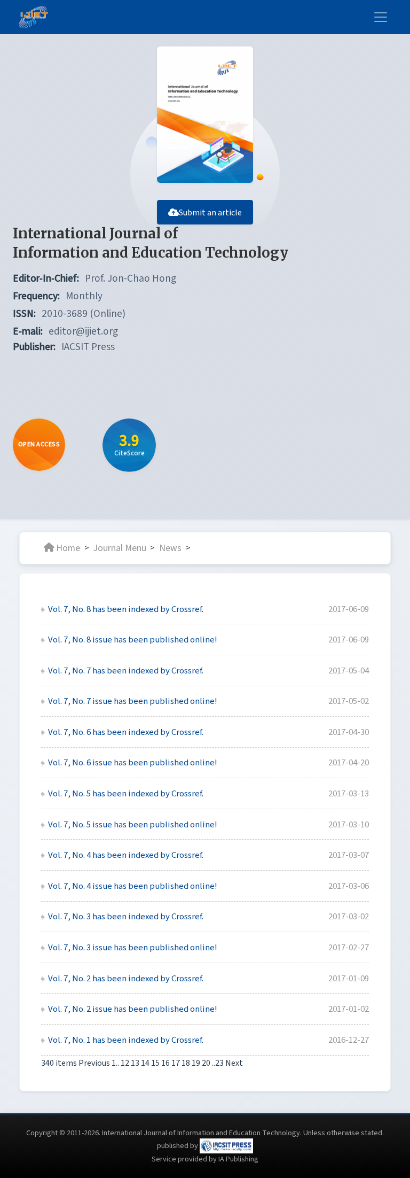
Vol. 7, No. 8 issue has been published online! (132, 639)
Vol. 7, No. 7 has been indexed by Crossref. (125, 670)
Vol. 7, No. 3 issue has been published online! (132, 947)
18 (186, 1063)
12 (125, 1063)
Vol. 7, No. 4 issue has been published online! (132, 886)
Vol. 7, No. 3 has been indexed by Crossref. (125, 916)
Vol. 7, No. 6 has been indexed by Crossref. (125, 732)
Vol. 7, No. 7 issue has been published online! (132, 701)
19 (196, 1063)
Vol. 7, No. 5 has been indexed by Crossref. (125, 793)
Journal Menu (119, 547)
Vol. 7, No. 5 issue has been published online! (132, 824)
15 (155, 1063)
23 (219, 1063)
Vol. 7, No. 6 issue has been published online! (132, 762)
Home (68, 547)
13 (135, 1063)
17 (175, 1063)
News (170, 547)
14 (145, 1063)
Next (234, 1063)
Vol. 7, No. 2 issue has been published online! (132, 1009)
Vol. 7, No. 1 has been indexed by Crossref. (125, 1040)
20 (206, 1063)
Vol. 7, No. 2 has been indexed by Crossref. (125, 978)
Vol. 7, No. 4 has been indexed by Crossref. (125, 855)
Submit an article (210, 213)
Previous (94, 1063)
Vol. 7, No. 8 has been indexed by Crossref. (125, 609)
